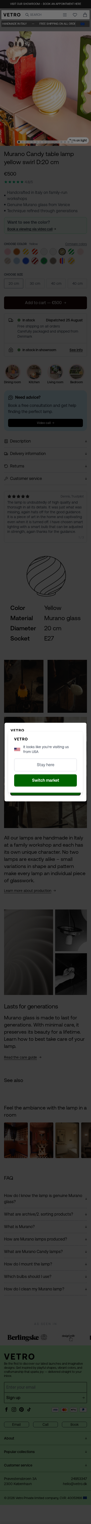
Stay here (45, 764)
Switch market (45, 780)
